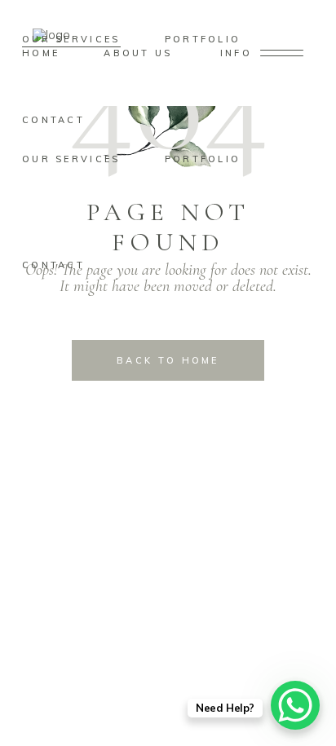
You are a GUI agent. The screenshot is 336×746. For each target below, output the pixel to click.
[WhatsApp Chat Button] (295, 705)
